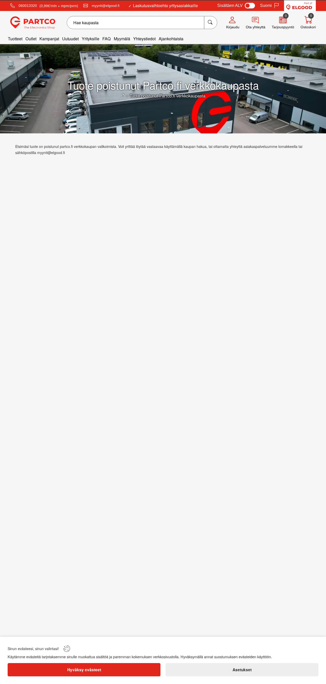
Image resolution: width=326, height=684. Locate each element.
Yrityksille (90, 39)
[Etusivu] (123, 96)
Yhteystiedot (144, 39)
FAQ (106, 39)
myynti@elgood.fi (105, 6)
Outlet (30, 39)
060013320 (28, 6)
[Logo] (32, 22)
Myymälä (122, 39)
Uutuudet (70, 39)
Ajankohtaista (171, 39)
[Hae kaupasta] (210, 22)
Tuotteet (15, 39)
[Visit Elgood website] (300, 5)
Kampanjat (49, 39)
